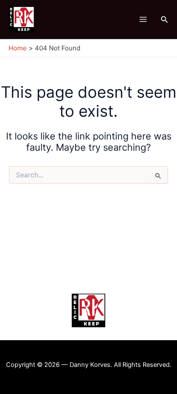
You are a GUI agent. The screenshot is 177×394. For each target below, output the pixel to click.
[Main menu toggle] (143, 19)
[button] (164, 19)
